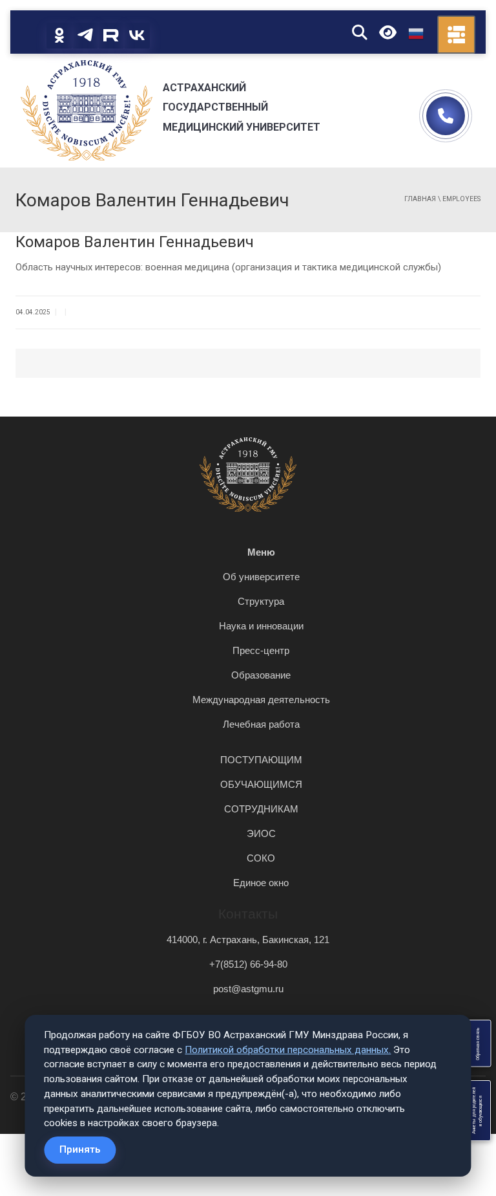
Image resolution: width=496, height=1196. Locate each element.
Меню (261, 552)
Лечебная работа (261, 724)
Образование (261, 674)
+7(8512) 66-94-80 (248, 964)
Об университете (261, 576)
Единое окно (261, 882)
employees (461, 199)
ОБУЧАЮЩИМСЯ (261, 784)
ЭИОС (261, 833)
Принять (79, 1149)
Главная (420, 199)
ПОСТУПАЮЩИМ (261, 759)
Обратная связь (477, 1043)
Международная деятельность (261, 699)
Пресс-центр (260, 650)
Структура (261, 601)
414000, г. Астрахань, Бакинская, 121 (248, 939)
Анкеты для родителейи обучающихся (477, 1110)
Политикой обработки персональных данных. (288, 1050)
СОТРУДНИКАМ (261, 808)
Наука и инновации (261, 625)
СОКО (261, 858)
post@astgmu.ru (248, 988)
